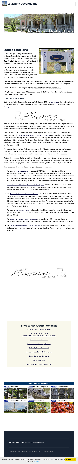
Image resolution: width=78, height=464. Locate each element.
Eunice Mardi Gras (39, 360)
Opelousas (54, 102)
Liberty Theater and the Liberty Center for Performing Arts (25, 185)
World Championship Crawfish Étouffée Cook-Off (34, 135)
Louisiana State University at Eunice (38, 344)
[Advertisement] (39, 40)
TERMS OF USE (30, 442)
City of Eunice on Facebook (39, 340)
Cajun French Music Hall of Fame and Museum (25, 225)
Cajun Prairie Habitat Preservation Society (23, 219)
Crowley (6, 107)
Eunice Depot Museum (22, 210)
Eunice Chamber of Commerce (39, 356)
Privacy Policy (37, 461)
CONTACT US (40, 442)
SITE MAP (11, 442)
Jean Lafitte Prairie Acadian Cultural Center (24, 194)
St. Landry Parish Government (39, 348)
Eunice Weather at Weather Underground (39, 364)
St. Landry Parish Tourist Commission (39, 329)
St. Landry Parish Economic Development (39, 352)
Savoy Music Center (22, 171)
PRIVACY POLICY (20, 442)
